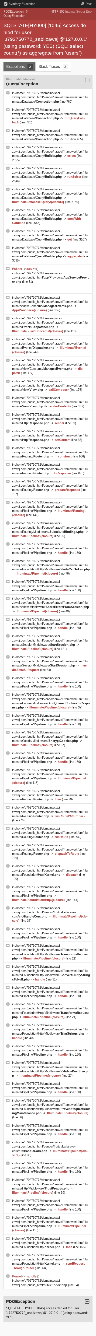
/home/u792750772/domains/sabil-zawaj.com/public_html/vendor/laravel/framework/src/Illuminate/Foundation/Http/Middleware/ (51, 565)
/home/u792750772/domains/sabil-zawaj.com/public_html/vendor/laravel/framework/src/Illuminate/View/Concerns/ (50, 302)
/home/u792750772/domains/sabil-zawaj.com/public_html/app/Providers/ (50, 277)
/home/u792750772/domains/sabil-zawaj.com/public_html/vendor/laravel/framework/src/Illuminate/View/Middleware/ (50, 603)
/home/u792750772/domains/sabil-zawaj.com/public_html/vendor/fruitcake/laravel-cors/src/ (44, 912)
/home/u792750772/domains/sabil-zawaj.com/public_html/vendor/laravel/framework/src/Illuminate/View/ (50, 385)
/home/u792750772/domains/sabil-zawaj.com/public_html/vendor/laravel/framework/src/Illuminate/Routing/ (50, 452)
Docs (89, 4)
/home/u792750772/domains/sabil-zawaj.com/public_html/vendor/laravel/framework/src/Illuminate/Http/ (50, 419)
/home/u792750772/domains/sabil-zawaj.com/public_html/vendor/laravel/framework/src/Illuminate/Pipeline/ (50, 507)
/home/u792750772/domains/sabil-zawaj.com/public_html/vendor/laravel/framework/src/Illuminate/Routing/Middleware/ (50, 527)
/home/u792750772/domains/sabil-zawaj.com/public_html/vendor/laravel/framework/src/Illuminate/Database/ (50, 97)
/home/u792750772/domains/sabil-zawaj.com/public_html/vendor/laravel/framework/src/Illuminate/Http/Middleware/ (50, 1184)
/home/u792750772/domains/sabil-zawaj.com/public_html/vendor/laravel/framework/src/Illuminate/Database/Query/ (50, 151)
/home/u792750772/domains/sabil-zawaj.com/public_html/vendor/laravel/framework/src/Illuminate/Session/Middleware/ (50, 640)
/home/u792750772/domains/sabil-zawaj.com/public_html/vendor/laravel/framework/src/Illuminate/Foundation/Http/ (50, 870)
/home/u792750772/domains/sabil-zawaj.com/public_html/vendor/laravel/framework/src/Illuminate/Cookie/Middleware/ (50, 737)
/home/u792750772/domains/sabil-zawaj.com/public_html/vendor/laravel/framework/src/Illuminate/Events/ (50, 322)
